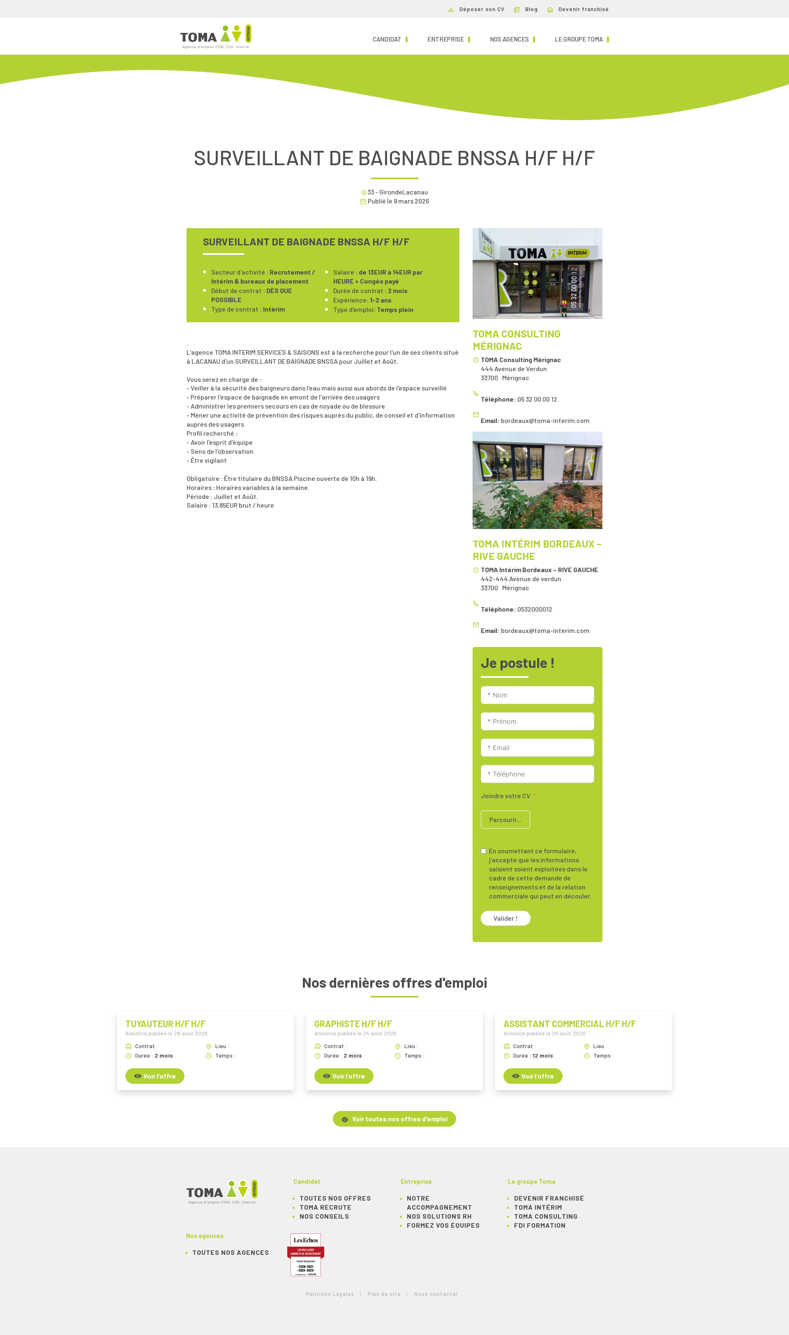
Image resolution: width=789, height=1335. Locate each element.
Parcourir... (505, 819)
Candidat (390, 39)
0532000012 (534, 609)
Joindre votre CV (506, 795)
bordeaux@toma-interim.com (545, 420)
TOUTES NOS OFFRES (335, 1198)
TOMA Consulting (546, 1216)
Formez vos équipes (443, 1225)
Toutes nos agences (230, 1252)
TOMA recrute (326, 1207)
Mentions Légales (330, 1294)
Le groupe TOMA (582, 39)
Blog (531, 9)
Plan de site (384, 1294)
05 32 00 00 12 (537, 399)
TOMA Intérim (538, 1207)
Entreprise (448, 39)
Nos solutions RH (439, 1216)
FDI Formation (540, 1225)
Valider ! (506, 918)
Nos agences (512, 39)
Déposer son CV (481, 9)
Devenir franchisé (583, 9)
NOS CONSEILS (324, 1216)
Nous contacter (436, 1294)
